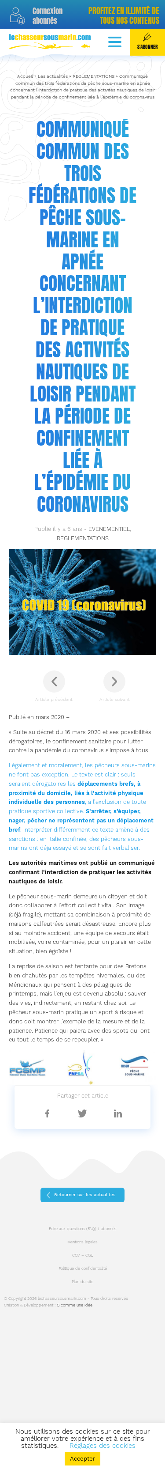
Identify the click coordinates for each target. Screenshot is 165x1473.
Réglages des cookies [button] (103, 1446)
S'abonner (147, 47)
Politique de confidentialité (83, 1268)
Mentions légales (82, 1242)
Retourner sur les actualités (84, 1194)
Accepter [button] (82, 1458)
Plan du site (82, 1282)
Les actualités (53, 76)
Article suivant (114, 699)
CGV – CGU (82, 1255)
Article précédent (54, 699)
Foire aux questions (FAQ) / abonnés (83, 1229)
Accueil (25, 76)
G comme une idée (74, 1305)
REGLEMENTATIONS (93, 76)
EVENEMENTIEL (109, 529)
